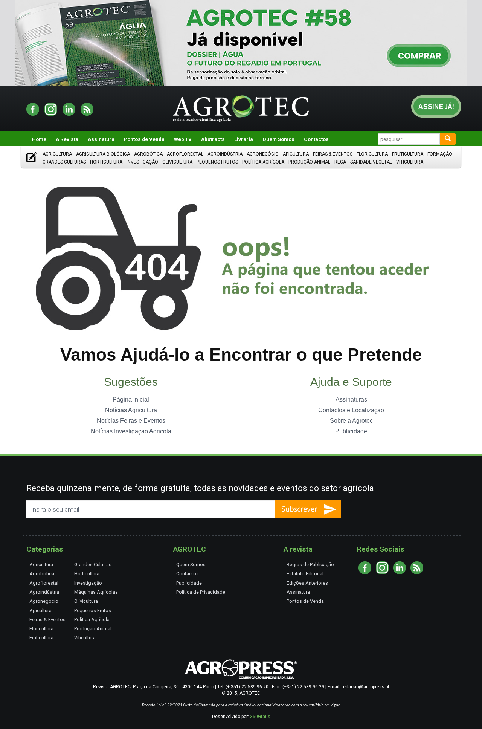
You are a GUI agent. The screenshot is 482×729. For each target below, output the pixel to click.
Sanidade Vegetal (371, 162)
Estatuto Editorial (305, 573)
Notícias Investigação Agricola (131, 431)
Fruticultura (407, 154)
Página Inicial (131, 399)
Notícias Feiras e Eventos (131, 420)
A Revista (67, 139)
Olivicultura (177, 162)
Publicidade (351, 431)
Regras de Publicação (310, 564)
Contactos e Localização (351, 410)
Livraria (243, 139)
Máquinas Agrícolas (96, 592)
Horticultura (106, 162)
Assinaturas (351, 399)
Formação (439, 154)
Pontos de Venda (144, 139)
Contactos (316, 139)
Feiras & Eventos (332, 154)
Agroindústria (225, 154)
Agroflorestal (185, 154)
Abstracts (213, 139)
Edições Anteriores (307, 583)
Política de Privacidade (200, 592)
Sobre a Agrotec (351, 420)
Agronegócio (263, 154)
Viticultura (409, 162)
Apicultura (296, 154)
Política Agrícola (263, 162)
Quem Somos (278, 139)
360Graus (260, 716)
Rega (340, 162)
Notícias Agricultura (131, 410)
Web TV (183, 139)
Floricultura (372, 154)
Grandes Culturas (64, 162)
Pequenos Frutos (217, 162)
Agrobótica (148, 154)
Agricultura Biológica (103, 154)
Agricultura (57, 154)
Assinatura (101, 139)
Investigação (142, 162)
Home (39, 139)
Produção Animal (309, 162)
